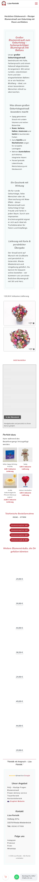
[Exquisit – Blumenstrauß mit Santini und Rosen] (19, 642)
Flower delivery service (17, 793)
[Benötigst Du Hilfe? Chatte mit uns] (16, 877)
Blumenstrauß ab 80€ (19, 540)
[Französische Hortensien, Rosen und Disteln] (19, 666)
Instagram (11, 840)
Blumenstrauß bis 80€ (19, 535)
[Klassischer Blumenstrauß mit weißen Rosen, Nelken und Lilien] (19, 568)
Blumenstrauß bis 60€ (19, 530)
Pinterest (11, 843)
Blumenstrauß (13, 790)
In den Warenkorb (12, 417)
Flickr (9, 846)
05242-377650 (18, 826)
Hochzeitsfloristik (14, 798)
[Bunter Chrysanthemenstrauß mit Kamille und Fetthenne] (19, 740)
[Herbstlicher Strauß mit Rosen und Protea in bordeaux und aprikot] (19, 617)
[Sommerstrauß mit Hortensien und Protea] (19, 715)
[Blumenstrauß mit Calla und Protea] (19, 593)
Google (27, 775)
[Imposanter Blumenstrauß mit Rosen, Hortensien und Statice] (19, 691)
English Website (17, 801)
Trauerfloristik (13, 796)
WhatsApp (11, 848)
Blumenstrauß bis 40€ (19, 525)
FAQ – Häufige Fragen (16, 787)
